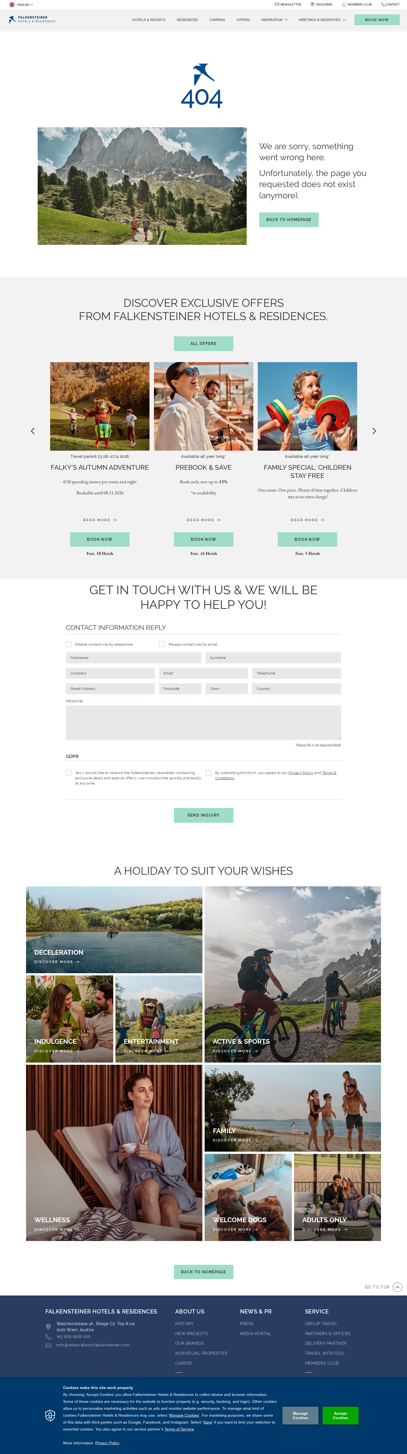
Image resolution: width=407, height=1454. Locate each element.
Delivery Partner (326, 1343)
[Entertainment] (159, 1019)
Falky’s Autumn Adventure (100, 467)
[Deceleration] (114, 929)
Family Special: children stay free (307, 471)
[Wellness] (114, 1153)
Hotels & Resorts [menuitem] (148, 20)
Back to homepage (288, 219)
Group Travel (321, 1323)
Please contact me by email (193, 644)
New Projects (191, 1333)
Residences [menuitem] (187, 20)
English (23, 4)
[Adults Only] (337, 1197)
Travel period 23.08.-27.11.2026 (100, 456)
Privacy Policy (300, 773)
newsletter (290, 4)
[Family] (293, 1108)
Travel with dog (325, 1353)
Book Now (99, 539)
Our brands (189, 1343)
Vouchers (324, 4)
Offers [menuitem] (243, 20)
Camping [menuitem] (217, 20)
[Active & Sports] (293, 974)
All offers (203, 343)
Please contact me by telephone (104, 644)
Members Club (322, 1363)
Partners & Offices (328, 1333)
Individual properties (201, 1353)
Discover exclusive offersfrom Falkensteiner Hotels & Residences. (203, 321)
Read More (97, 520)
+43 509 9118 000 (73, 1336)
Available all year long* (203, 456)
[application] (203, 1415)
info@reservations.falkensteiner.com (93, 1345)
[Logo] (32, 19)
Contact (392, 4)
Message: (74, 701)
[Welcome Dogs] (248, 1197)
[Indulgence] (69, 1019)
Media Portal (255, 1333)
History (184, 1323)
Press (246, 1323)
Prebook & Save (204, 467)
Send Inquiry (203, 815)
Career (183, 1363)
